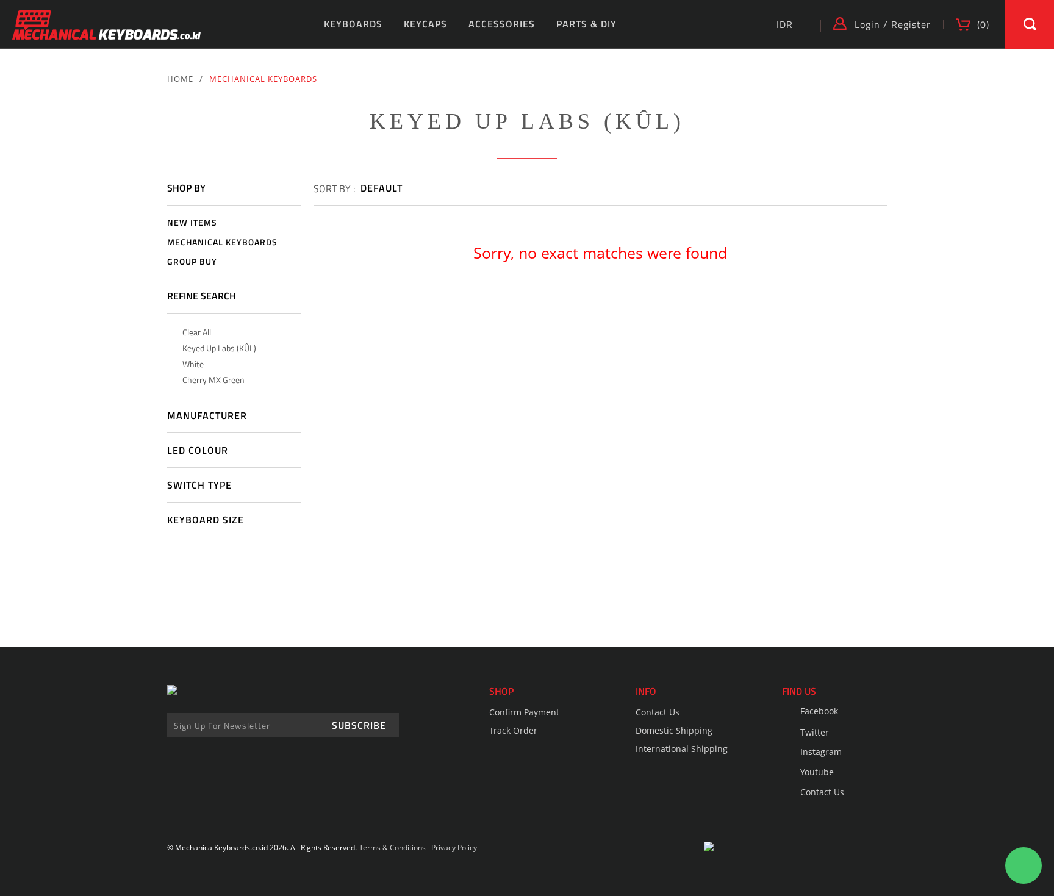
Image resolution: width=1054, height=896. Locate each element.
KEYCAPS (425, 23)
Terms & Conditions (392, 847)
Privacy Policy (454, 847)
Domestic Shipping (674, 730)
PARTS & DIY (586, 23)
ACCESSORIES (501, 23)
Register (911, 24)
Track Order (513, 730)
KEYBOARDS (353, 23)
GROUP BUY (192, 262)
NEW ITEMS (192, 223)
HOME (180, 78)
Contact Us (657, 712)
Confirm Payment (524, 712)
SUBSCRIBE (359, 725)
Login (867, 24)
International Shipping (682, 748)
